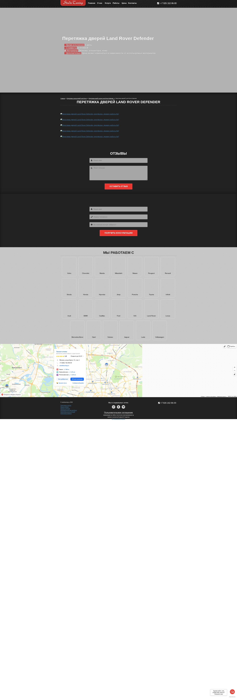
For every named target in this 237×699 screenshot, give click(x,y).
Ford (118, 316)
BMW (86, 316)
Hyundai (102, 294)
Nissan (135, 273)
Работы (116, 3)
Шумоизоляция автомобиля (68, 410)
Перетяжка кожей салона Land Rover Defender (101, 98)
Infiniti (168, 294)
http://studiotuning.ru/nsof (118, 419)
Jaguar (126, 337)
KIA (135, 316)
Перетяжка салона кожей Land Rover (77, 98)
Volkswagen (159, 337)
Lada (143, 337)
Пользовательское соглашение (118, 412)
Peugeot (151, 273)
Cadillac (102, 316)
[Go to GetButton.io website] (232, 697)
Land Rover (151, 316)
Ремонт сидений (65, 408)
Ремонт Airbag (64, 407)
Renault (168, 273)
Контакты (132, 3)
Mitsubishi (118, 273)
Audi (69, 316)
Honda (85, 294)
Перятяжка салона (65, 405)
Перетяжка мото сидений (67, 412)
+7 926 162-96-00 (168, 3)
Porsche (135, 294)
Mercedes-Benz (77, 337)
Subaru (110, 337)
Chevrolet (85, 273)
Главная (91, 3)
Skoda (69, 294)
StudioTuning (73, 3)
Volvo (69, 273)
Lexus (168, 316)
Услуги (108, 3)
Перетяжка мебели (66, 413)
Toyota (151, 294)
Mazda (102, 273)
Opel (94, 337)
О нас (99, 3)
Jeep (118, 294)
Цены (124, 3)
